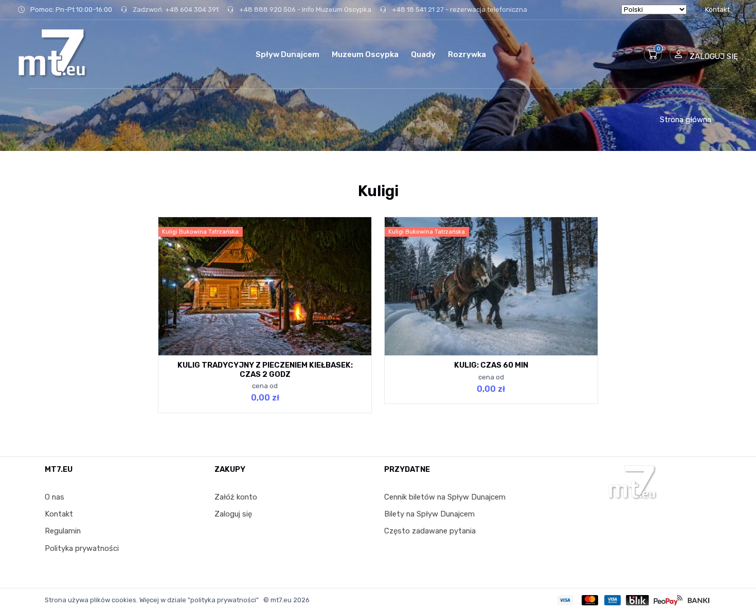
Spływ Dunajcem (287, 54)
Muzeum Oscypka (365, 54)
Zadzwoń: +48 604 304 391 (175, 9)
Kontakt (717, 9)
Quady (423, 54)
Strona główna (685, 119)
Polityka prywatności (82, 548)
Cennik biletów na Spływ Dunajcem (445, 497)
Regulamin (63, 531)
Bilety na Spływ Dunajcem (429, 514)
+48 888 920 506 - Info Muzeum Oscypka (304, 9)
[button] (653, 54)
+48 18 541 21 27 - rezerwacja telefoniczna (458, 9)
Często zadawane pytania (430, 531)
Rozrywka (467, 54)
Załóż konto (235, 497)
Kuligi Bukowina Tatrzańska (200, 231)
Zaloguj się (233, 514)
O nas (54, 497)
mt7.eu (281, 600)
